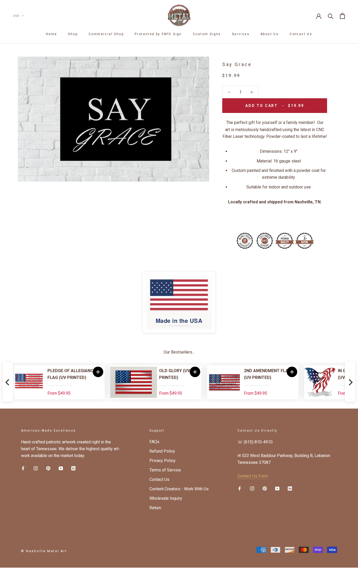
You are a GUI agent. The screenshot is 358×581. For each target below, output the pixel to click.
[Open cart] (342, 16)
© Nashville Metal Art (44, 551)
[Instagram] (36, 468)
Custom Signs (207, 34)
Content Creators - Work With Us (179, 488)
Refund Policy (162, 451)
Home (51, 34)
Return (155, 507)
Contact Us (301, 34)
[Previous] (8, 382)
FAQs (154, 441)
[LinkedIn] (73, 468)
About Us (270, 34)
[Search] (330, 16)
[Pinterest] (48, 468)
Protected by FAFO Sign (158, 34)
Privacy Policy (162, 460)
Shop (73, 34)
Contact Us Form (252, 476)
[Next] (350, 382)
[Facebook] (23, 468)
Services (240, 34)
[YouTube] (61, 468)
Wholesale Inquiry (165, 498)
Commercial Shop (106, 34)
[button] (98, 372)
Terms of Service (165, 470)
